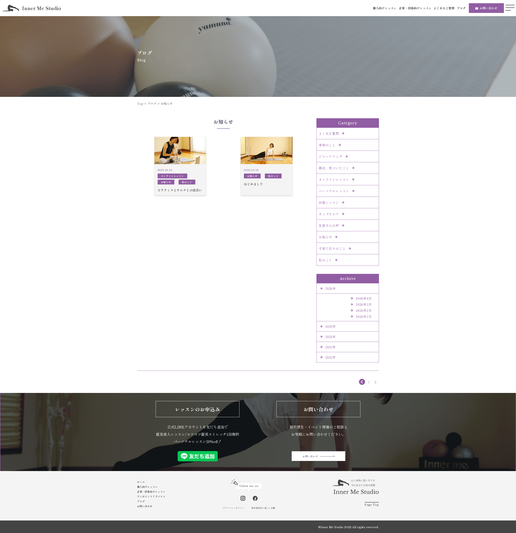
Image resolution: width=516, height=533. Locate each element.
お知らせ (166, 182)
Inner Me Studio (41, 8)
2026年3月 (364, 304)
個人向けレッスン (385, 8)
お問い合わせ (488, 8)
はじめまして (253, 184)
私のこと (187, 182)
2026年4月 (364, 298)
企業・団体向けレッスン (415, 8)
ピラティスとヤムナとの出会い (180, 190)
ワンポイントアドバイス (151, 496)
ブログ (461, 8)
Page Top (372, 504)
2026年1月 (364, 316)
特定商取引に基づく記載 (263, 507)
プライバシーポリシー (233, 507)
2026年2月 (364, 310)
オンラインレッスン (172, 176)
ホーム (141, 482)
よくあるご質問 (444, 8)
